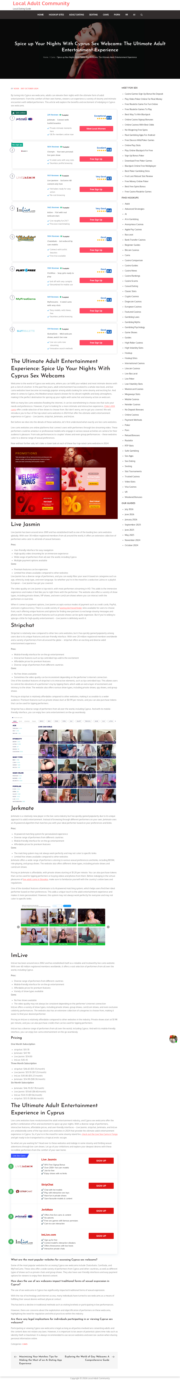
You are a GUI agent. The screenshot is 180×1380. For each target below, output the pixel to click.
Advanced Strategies (134, 209)
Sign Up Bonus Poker (134, 155)
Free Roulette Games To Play (138, 109)
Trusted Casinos (132, 476)
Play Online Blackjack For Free (139, 150)
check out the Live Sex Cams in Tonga (100, 1134)
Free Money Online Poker (137, 181)
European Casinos (133, 306)
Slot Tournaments (133, 471)
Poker (127, 425)
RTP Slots (129, 445)
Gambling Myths (132, 322)
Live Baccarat (131, 373)
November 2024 (132, 540)
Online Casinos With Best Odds (139, 124)
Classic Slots (130, 291)
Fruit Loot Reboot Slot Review (139, 176)
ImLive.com (48, 1234)
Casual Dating (131, 286)
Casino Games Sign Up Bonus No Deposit (144, 94)
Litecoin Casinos (132, 368)
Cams (106, 14)
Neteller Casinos (132, 404)
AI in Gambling (131, 219)
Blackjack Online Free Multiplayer (140, 166)
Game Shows (131, 332)
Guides (128, 337)
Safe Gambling (132, 450)
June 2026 (129, 514)
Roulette (129, 440)
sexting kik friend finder (71, 608)
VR (126, 14)
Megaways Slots (132, 394)
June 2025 (129, 529)
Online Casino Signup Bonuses (139, 119)
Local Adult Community (41, 3)
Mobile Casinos (132, 399)
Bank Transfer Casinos (135, 239)
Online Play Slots (133, 145)
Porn (117, 14)
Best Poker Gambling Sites (137, 171)
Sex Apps (129, 456)
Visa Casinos (130, 486)
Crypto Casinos (132, 296)
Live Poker (129, 378)
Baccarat (129, 234)
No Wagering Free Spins (136, 130)
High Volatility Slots (134, 348)
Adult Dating (76, 14)
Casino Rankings (132, 275)
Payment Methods (133, 420)
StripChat (47, 1184)
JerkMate (47, 1209)
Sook (16, 88)
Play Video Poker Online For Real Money (143, 99)
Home (40, 14)
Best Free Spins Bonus (135, 186)
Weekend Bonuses (133, 497)
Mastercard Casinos (134, 389)
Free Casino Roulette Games (138, 191)
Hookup (128, 353)
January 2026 (131, 519)
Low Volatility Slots (134, 384)
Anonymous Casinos (134, 224)
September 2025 (133, 524)
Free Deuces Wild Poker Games (139, 140)
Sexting (93, 14)
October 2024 (131, 545)
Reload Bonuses (132, 435)
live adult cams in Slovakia (35, 879)
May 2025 (129, 535)
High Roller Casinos (134, 342)
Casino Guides (131, 265)
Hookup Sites (56, 14)
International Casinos (135, 363)
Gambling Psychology (135, 327)
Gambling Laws (132, 317)
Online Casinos (132, 414)
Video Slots (130, 481)
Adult (127, 203)
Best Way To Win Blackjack (137, 114)
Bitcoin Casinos (132, 250)
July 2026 (129, 509)
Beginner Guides (132, 245)
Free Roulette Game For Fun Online (141, 104)
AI (134, 14)
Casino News (131, 270)
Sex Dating (130, 461)
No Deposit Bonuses (134, 409)
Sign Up (101, 1160)
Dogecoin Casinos (133, 301)
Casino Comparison (134, 260)
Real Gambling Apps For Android (140, 135)
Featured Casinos (133, 311)
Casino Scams (131, 281)
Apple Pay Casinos (133, 229)
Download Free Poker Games (138, 160)
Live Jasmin (49, 1159)
